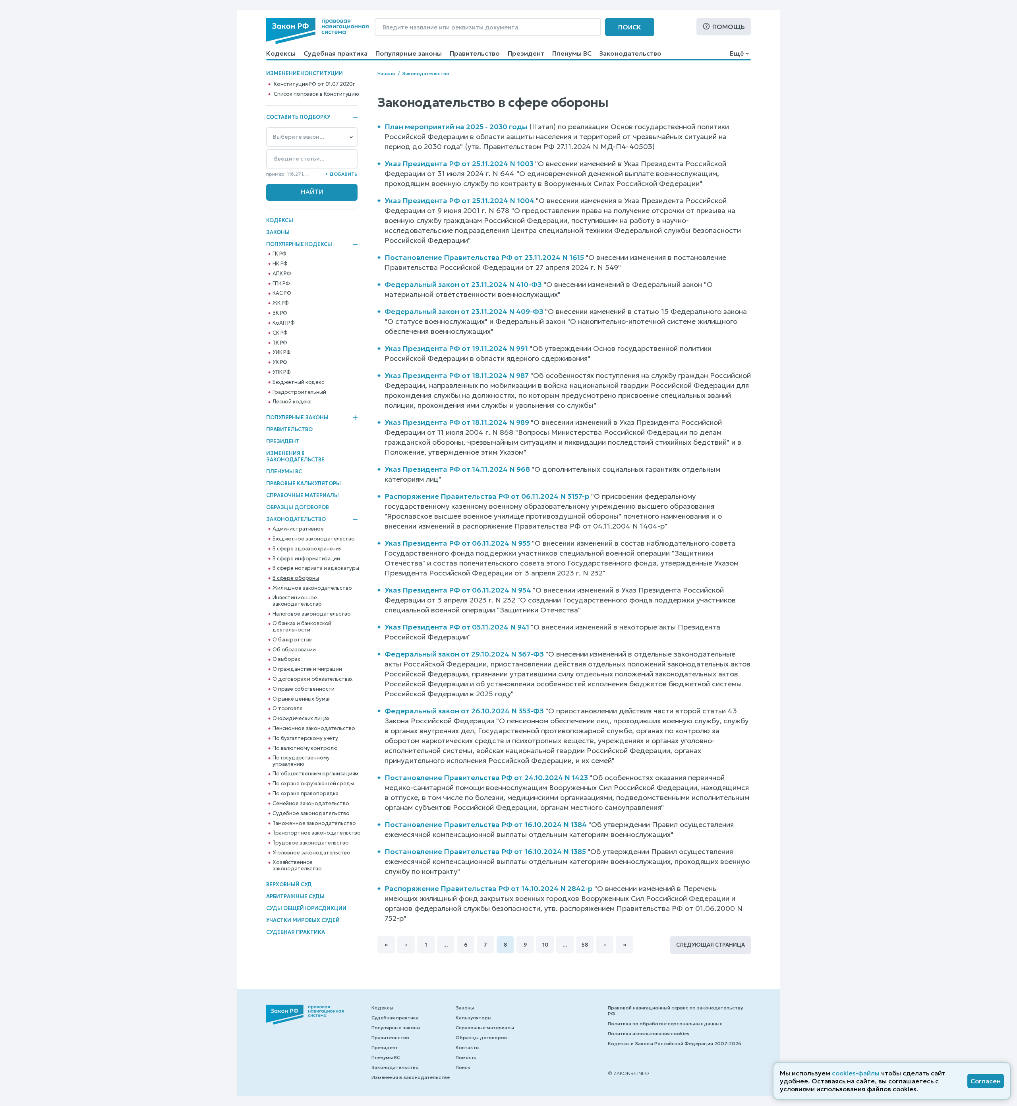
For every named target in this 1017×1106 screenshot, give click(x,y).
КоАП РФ (284, 323)
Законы (278, 232)
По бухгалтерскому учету (305, 738)
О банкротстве (292, 640)
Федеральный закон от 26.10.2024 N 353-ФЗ (464, 710)
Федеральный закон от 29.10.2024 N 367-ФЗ (464, 654)
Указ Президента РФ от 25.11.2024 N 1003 (459, 163)
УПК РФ (282, 372)
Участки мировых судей (303, 920)
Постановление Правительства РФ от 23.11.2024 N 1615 (484, 257)
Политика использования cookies (648, 1033)
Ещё (737, 53)
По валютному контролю (305, 748)
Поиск (629, 27)
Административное (298, 529)
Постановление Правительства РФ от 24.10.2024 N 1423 (486, 777)
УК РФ (280, 362)
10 (545, 944)
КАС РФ (282, 293)
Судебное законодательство (311, 813)
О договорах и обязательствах (313, 679)
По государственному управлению (301, 761)
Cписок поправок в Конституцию (316, 94)
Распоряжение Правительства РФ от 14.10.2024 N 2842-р (489, 888)
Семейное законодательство (311, 803)
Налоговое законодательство (312, 614)
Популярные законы (408, 53)
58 (585, 944)
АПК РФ (282, 274)
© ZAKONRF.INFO (628, 1073)
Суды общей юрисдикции (306, 908)
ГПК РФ (281, 284)
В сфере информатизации (306, 559)
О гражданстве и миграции (307, 669)
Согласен (986, 1081)
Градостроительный (299, 392)
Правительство (475, 53)
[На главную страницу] (317, 31)
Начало (386, 73)
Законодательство (630, 53)
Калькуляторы (473, 1018)
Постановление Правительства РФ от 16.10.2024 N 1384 (486, 824)
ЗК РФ (280, 313)
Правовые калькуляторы (303, 483)
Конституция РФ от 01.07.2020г (314, 84)
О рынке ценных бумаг (301, 699)
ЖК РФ (281, 303)
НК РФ (280, 264)
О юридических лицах (301, 718)
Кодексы (281, 53)
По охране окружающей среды (313, 784)
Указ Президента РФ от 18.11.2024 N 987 (457, 375)
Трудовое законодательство (311, 843)
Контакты (467, 1047)
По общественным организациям (315, 774)
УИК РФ (282, 352)
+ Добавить (341, 174)
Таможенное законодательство (314, 823)
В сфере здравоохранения (307, 549)
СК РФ (280, 333)
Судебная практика (335, 53)
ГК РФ (279, 254)
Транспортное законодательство (317, 833)
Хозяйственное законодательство (297, 865)
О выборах (286, 659)
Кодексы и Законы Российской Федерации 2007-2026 (674, 1043)
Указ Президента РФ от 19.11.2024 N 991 (456, 348)
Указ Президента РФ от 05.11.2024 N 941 (457, 626)
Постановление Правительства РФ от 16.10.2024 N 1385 (485, 851)
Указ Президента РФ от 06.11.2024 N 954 (458, 590)
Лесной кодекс (292, 402)
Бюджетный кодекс (298, 382)
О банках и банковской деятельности (302, 626)
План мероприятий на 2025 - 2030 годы (456, 126)
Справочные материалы (302, 495)
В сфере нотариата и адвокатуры (316, 568)
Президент (526, 53)
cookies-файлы (856, 1073)
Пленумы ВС (572, 53)
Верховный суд (289, 884)
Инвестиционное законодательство (297, 601)
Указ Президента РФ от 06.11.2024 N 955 (457, 543)
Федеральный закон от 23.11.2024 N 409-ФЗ (464, 311)
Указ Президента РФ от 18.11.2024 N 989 (457, 422)
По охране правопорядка (305, 793)
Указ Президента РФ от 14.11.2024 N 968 (457, 469)
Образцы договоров (297, 507)
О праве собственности (303, 689)
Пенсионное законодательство (314, 728)
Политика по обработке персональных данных (665, 1024)
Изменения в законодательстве (295, 456)
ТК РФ (280, 343)
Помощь (728, 27)
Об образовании (294, 650)
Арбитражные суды (295, 896)
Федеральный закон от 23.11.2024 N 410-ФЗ (463, 284)
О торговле (288, 708)
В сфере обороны (296, 578)
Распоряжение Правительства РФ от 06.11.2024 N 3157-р (487, 496)
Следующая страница (710, 944)
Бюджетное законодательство (314, 539)
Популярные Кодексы (299, 244)
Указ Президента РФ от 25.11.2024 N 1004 (459, 200)
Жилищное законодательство (312, 588)
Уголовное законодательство (311, 853)
